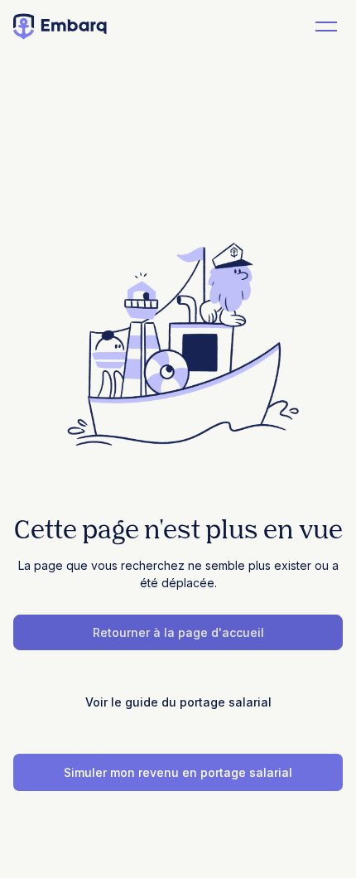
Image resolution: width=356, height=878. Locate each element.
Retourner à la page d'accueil (178, 632)
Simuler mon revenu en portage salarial (178, 772)
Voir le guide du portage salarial (178, 702)
